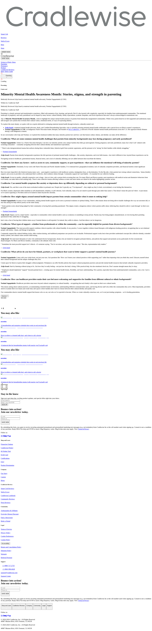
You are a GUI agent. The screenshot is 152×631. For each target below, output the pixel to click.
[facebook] (3, 309)
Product (3, 68)
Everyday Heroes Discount (10, 514)
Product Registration (7, 465)
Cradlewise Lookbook (8, 495)
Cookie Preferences (7, 536)
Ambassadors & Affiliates (9, 511)
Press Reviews (5, 502)
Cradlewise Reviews (7, 70)
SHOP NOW (5, 58)
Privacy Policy (5, 533)
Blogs (3, 480)
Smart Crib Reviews (7, 488)
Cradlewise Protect (7, 448)
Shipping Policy (6, 551)
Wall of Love (5, 492)
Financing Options (7, 444)
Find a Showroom (7, 518)
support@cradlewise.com (9, 573)
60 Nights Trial (6, 451)
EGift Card (4, 455)
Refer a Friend (5, 521)
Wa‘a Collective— (74, 129)
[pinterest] (1, 309)
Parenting (4, 64)
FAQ (2, 462)
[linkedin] (15, 309)
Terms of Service (6, 529)
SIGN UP (4, 405)
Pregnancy (4, 66)
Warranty (4, 554)
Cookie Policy (5, 540)
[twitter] (9, 304)
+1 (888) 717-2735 (8, 566)
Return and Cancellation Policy (11, 547)
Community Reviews (8, 499)
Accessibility (5, 543)
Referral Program (6, 558)
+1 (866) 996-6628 (8, 569)
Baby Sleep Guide (7, 71)
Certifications (5, 458)
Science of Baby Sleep (8, 62)
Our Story (4, 473)
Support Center (6, 576)
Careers (3, 477)
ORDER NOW (6, 52)
